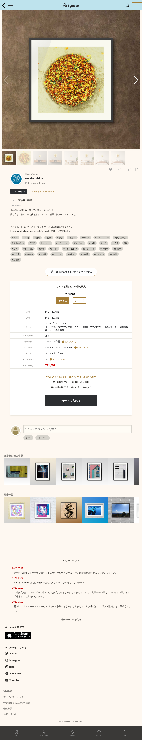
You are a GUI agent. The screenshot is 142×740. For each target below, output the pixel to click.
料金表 (93, 572)
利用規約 (7, 691)
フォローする (19, 191)
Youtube (14, 680)
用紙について (82, 347)
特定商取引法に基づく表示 (16, 702)
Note (12, 666)
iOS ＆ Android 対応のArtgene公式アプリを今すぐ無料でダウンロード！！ (51, 582)
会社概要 (7, 708)
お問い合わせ (10, 714)
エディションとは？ (61, 359)
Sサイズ (62, 300)
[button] (136, 80)
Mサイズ (79, 300)
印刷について (70, 341)
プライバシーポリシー (14, 696)
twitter (13, 653)
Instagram (15, 660)
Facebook (15, 673)
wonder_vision (34, 178)
